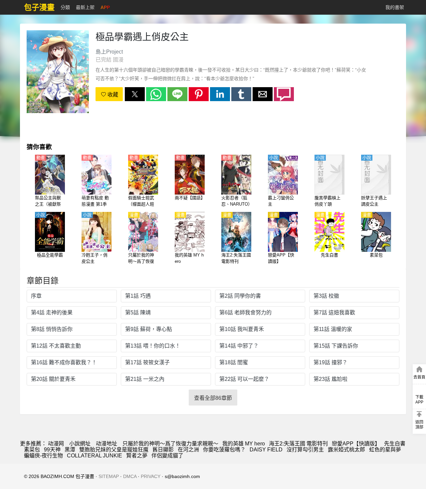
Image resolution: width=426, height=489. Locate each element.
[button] (135, 94)
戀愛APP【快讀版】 (356, 443)
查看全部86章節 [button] (213, 398)
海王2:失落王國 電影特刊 (298, 443)
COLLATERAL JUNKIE (94, 455)
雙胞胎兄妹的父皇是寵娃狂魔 (113, 449)
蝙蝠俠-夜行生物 (43, 455)
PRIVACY (150, 476)
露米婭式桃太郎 (346, 449)
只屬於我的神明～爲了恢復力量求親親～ (170, 443)
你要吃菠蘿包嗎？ (224, 449)
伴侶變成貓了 (167, 455)
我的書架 (394, 7)
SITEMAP (109, 476)
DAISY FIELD (266, 449)
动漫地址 (106, 443)
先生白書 (394, 443)
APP (105, 7)
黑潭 (70, 449)
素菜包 (32, 449)
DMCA (129, 476)
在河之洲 (188, 449)
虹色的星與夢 (385, 449)
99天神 (52, 449)
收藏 (112, 94)
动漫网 (56, 443)
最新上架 (85, 7)
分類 (65, 7)
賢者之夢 (136, 455)
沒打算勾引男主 (305, 449)
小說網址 (80, 443)
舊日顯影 (163, 449)
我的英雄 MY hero (243, 443)
